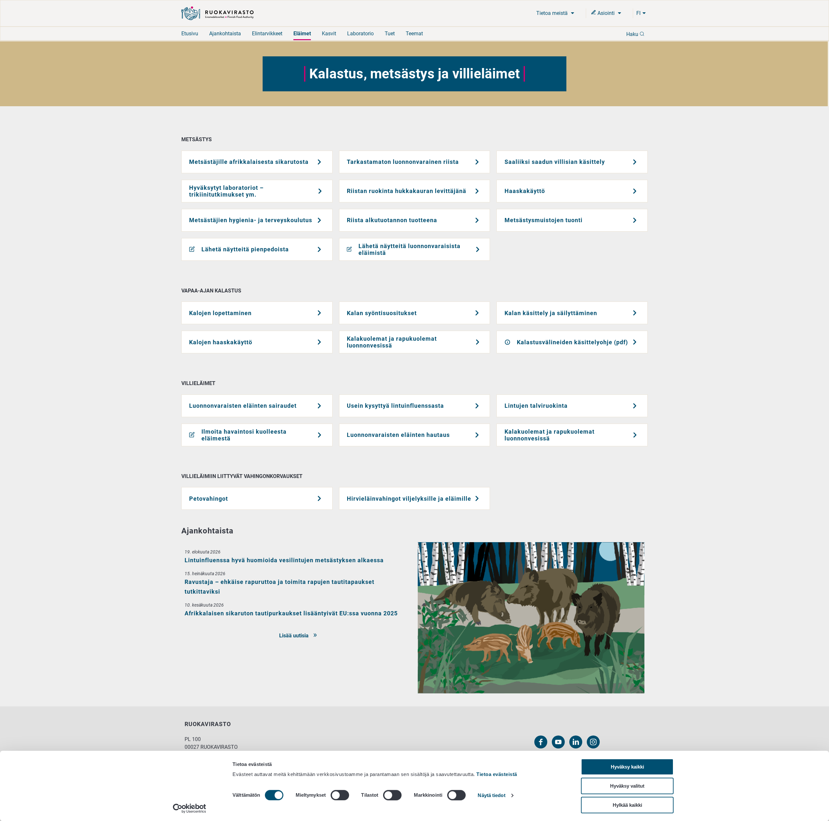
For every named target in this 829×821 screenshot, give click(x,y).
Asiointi (606, 13)
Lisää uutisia (294, 636)
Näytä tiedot (491, 795)
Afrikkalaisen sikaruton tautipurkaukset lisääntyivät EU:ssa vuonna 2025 (291, 613)
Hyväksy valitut (627, 786)
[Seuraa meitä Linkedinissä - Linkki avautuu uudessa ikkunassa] (575, 741)
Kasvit (329, 33)
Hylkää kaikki (627, 805)
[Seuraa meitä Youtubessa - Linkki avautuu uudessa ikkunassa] (558, 741)
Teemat (414, 33)
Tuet (390, 33)
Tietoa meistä (552, 13)
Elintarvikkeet (267, 33)
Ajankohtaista (225, 33)
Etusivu (189, 33)
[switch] (340, 795)
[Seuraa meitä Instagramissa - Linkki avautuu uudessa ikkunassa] (593, 741)
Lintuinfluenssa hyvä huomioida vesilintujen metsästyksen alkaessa (284, 560)
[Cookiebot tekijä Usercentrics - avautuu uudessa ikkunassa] (189, 808)
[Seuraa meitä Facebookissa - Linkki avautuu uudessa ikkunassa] (540, 741)
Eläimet (302, 33)
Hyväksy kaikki (627, 767)
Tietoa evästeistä (496, 774)
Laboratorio (360, 33)
